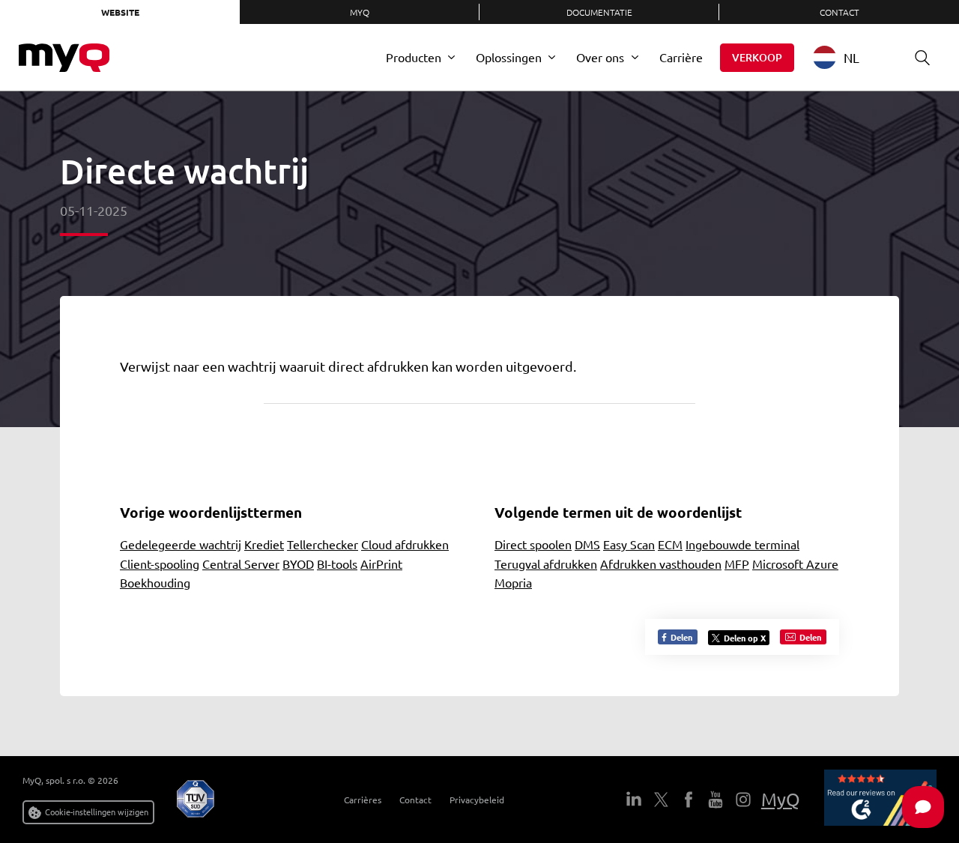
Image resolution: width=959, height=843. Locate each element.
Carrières (362, 799)
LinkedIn (634, 800)
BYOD (298, 563)
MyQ (359, 12)
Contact (839, 12)
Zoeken (922, 58)
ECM (670, 544)
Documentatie (599, 12)
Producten (413, 56)
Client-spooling (159, 563)
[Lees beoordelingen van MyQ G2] (880, 800)
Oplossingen (509, 56)
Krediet (264, 544)
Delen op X (745, 638)
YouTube (715, 800)
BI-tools (337, 563)
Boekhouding (155, 582)
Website (120, 12)
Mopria (513, 582)
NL (851, 57)
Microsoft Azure (795, 563)
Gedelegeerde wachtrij (180, 544)
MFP (736, 563)
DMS (587, 544)
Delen (680, 637)
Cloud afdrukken (405, 544)
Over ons (600, 56)
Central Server (240, 563)
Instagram (742, 800)
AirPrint (381, 563)
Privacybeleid (477, 799)
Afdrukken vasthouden (660, 563)
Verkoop (757, 57)
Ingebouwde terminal (742, 544)
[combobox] (847, 57)
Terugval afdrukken (545, 563)
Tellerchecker (322, 544)
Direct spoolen (533, 544)
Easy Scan (629, 544)
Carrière (681, 56)
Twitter (661, 800)
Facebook (688, 800)
